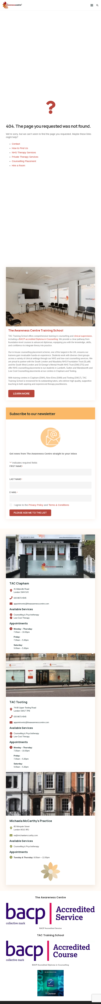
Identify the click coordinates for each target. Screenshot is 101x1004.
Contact (16, 144)
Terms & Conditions (59, 505)
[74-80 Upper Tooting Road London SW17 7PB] (11, 709)
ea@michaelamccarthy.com (26, 835)
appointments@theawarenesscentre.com (31, 604)
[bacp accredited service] (50, 913)
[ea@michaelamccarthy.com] (11, 835)
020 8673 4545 (20, 598)
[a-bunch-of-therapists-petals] (50, 871)
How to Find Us (20, 148)
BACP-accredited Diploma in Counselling (38, 339)
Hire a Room (18, 165)
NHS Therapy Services (24, 152)
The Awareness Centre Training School (35, 330)
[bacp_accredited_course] (50, 951)
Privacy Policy (36, 505)
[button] (92, 5)
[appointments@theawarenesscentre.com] (11, 603)
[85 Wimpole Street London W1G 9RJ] (11, 828)
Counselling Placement (24, 161)
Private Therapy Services (25, 157)
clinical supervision (83, 336)
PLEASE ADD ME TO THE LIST (30, 512)
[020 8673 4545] (11, 598)
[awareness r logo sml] (12, 5)
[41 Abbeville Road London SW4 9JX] (11, 590)
